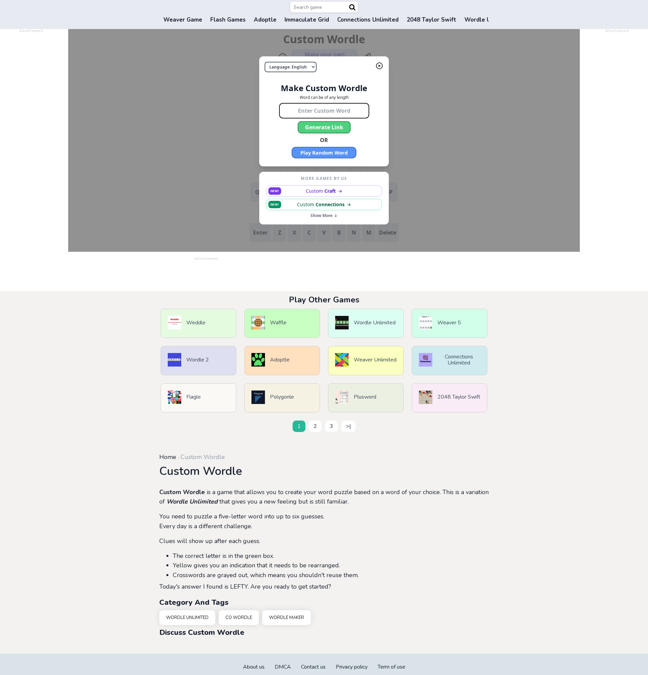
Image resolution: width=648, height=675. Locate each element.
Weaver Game (182, 20)
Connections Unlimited (368, 20)
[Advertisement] (31, 134)
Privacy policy (352, 667)
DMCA (283, 667)
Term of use (391, 667)
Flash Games (228, 20)
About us (254, 667)
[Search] (352, 7)
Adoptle (265, 20)
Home (167, 457)
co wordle (238, 618)
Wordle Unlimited (192, 501)
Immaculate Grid (307, 20)
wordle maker (286, 618)
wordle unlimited (187, 618)
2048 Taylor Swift (431, 20)
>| (348, 426)
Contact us (313, 667)
